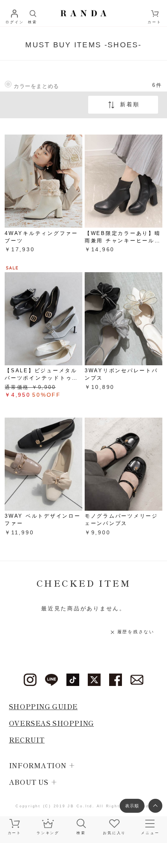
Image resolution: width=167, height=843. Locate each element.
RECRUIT (27, 740)
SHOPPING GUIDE (43, 706)
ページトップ (155, 806)
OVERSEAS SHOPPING (51, 723)
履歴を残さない (135, 631)
